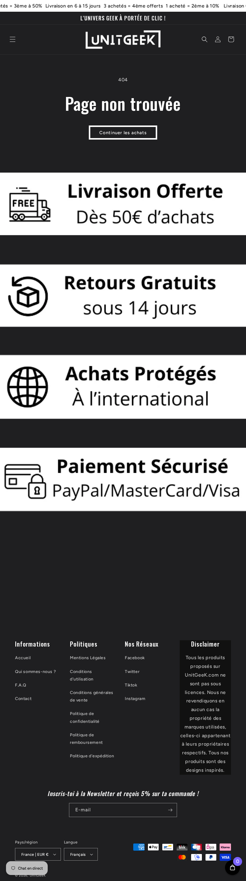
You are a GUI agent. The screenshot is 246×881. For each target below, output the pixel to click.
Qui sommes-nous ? (35, 671)
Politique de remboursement (86, 738)
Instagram (135, 698)
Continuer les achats (123, 132)
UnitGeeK (38, 875)
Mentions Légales (88, 657)
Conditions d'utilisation (82, 675)
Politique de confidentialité (85, 717)
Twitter (132, 671)
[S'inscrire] (170, 810)
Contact (23, 698)
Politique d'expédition (92, 756)
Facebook (135, 657)
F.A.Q (20, 685)
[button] (12, 39)
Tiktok (131, 685)
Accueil (23, 657)
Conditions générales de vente (91, 696)
